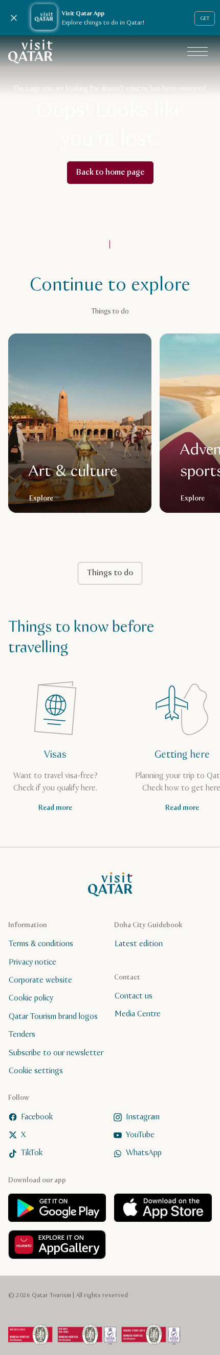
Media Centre (138, 1014)
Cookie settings (36, 1071)
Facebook (37, 1116)
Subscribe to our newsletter (56, 1052)
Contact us (133, 996)
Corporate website (40, 980)
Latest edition (139, 944)
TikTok (31, 1153)
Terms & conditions (41, 944)
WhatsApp (144, 1153)
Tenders (22, 1034)
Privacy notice (32, 961)
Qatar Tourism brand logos (53, 1016)
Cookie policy (31, 998)
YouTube (140, 1135)
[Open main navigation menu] (197, 51)
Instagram (143, 1116)
